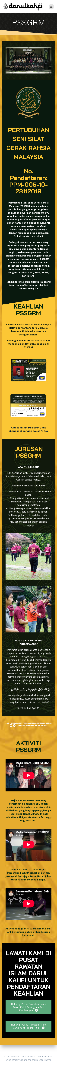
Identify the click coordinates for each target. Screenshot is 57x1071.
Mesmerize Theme (41, 1059)
